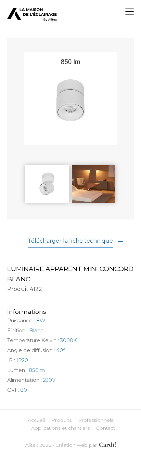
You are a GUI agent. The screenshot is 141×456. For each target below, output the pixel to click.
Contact (105, 428)
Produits (61, 420)
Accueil (36, 420)
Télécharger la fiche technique (70, 241)
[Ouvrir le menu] (129, 12)
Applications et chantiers (60, 428)
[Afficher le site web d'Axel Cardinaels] (106, 445)
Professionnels (95, 420)
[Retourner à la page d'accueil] (32, 19)
